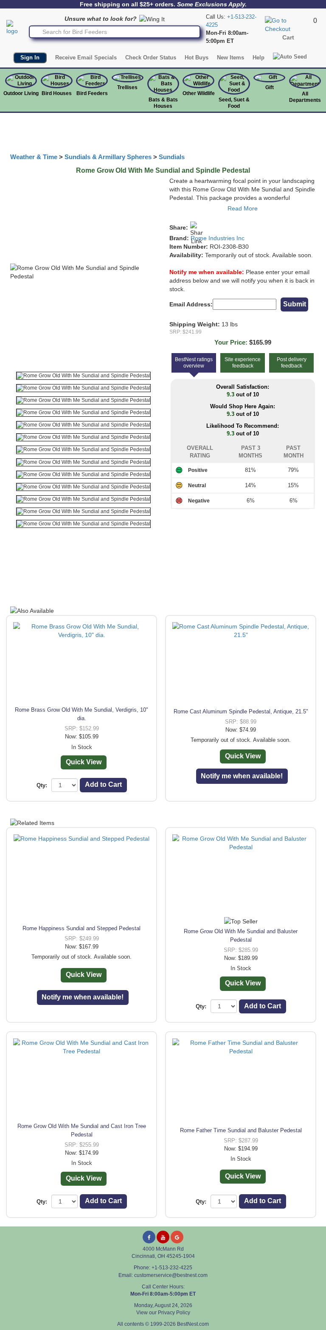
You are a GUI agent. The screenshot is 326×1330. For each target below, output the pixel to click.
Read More (243, 208)
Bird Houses (57, 93)
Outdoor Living (21, 93)
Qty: (42, 785)
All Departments (305, 97)
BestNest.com (193, 1324)
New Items (230, 57)
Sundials (172, 157)
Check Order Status (150, 57)
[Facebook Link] (149, 1237)
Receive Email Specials (86, 57)
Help (258, 57)
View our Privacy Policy (163, 1313)
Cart (288, 37)
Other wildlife (199, 93)
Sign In (29, 57)
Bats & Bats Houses (163, 103)
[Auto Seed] (290, 56)
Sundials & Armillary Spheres (108, 157)
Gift (269, 87)
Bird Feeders (92, 93)
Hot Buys (196, 57)
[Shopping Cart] (288, 24)
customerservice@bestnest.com (171, 1275)
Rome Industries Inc (217, 238)
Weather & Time (33, 157)
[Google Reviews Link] (177, 1237)
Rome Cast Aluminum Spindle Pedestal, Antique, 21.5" (241, 711)
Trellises (127, 87)
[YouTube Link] (163, 1237)
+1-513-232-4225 (172, 1268)
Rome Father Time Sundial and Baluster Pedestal (241, 1130)
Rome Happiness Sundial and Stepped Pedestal (81, 928)
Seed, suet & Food (234, 103)
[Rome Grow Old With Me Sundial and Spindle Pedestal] (83, 376)
